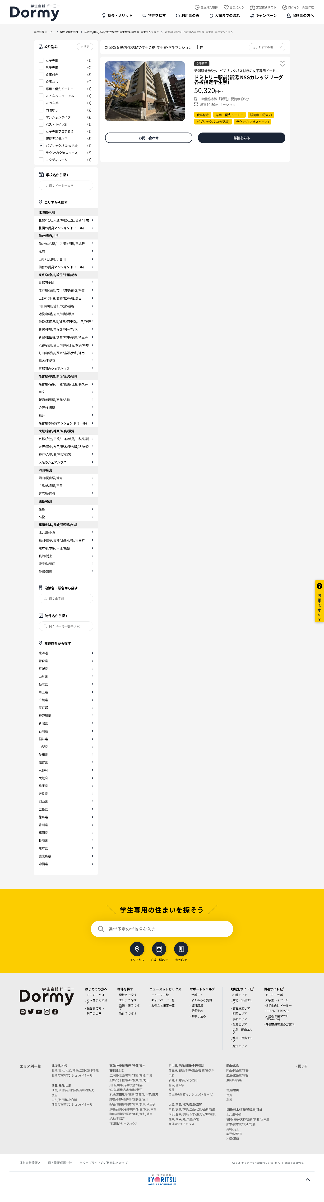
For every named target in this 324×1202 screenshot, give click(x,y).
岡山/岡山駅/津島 (51, 477)
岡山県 (43, 801)
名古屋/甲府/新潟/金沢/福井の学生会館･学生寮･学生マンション (121, 32)
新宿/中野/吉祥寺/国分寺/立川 (59, 329)
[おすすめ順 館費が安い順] (267, 47)
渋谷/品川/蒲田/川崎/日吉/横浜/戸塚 (64, 345)
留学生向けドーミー (278, 1005)
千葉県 (43, 699)
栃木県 (43, 684)
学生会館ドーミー (44, 32)
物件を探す (157, 15)
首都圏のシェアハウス (54, 368)
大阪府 (43, 778)
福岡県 (43, 832)
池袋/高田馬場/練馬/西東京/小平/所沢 (65, 321)
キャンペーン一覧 (163, 1000)
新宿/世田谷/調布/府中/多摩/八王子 (63, 337)
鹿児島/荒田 (47, 563)
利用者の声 (190, 15)
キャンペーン (266, 15)
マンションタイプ (58, 117)
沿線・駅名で (159, 959)
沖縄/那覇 (45, 571)
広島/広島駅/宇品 (51, 485)
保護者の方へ (303, 15)
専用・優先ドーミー (60, 88)
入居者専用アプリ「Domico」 (277, 1017)
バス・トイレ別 (56, 124)
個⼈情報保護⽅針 (60, 1163)
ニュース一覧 (160, 994)
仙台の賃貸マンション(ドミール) (61, 267)
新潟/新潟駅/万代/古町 (54, 399)
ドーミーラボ (274, 994)
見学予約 (197, 1010)
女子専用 (52, 60)
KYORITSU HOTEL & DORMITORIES (162, 1179)
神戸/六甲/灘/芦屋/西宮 (55, 454)
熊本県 (43, 848)
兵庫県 (43, 785)
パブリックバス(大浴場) (62, 145)
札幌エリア (239, 994)
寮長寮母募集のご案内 (280, 1024)
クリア (85, 46)
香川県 (43, 824)
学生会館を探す (69, 32)
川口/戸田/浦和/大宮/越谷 (56, 306)
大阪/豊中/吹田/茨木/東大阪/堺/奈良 (64, 446)
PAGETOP (308, 1179)
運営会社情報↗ (30, 1163)
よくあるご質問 (201, 1000)
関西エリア (239, 1013)
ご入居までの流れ (97, 1001)
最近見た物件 (209, 7)
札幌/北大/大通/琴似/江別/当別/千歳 (64, 220)
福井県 (43, 738)
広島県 (43, 809)
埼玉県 (43, 692)
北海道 (43, 653)
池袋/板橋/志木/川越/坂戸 (56, 313)
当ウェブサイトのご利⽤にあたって (104, 1163)
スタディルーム (56, 159)
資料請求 (197, 1005)
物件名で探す (128, 1013)
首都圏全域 (46, 282)
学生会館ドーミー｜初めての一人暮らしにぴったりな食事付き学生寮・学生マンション (35, 12)
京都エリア (239, 1018)
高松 (42, 517)
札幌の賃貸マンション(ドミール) (61, 228)
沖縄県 (43, 863)
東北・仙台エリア (242, 1001)
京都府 (43, 770)
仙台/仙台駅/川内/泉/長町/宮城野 (62, 243)
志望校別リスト (266, 7)
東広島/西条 (47, 493)
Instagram (47, 1012)
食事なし (52, 81)
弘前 (42, 251)
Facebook (55, 1012)
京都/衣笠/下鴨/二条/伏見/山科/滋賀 (64, 438)
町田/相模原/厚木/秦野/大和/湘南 (62, 352)
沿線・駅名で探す (129, 1007)
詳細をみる (241, 137)
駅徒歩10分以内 (57, 138)
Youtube (39, 1012)
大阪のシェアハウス (52, 462)
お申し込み (198, 1016)
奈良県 (43, 793)
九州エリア (239, 1045)
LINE (23, 1012)
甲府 (42, 392)
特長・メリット (119, 15)
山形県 (43, 676)
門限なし (52, 110)
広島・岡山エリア (242, 1031)
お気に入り (237, 7)
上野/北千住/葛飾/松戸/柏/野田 (60, 298)
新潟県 (43, 723)
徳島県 (43, 817)
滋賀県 (43, 762)
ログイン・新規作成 (301, 7)
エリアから (137, 959)
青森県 (43, 660)
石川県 (43, 731)
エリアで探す (128, 1000)
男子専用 (52, 67)
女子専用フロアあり (60, 131)
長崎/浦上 (45, 556)
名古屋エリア (241, 1008)
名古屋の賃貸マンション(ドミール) (63, 423)
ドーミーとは (95, 994)
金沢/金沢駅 (47, 407)
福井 (42, 415)
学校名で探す (128, 994)
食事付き (52, 74)
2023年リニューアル (60, 95)
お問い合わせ (149, 137)
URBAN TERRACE (277, 1010)
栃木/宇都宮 (47, 360)
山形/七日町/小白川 (52, 259)
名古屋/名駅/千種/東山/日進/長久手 (63, 384)
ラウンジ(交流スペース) (62, 152)
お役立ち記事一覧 (163, 1005)
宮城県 (43, 668)
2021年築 (52, 103)
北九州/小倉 (47, 532)
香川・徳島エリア (242, 1039)
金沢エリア (239, 1024)
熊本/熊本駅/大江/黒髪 (54, 548)
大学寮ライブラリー (278, 1000)
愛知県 (43, 754)
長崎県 (43, 840)
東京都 (43, 707)
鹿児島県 (45, 856)
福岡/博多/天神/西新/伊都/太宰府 (62, 540)
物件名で (181, 959)
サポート (197, 994)
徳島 (42, 509)
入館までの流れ (227, 15)
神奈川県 (45, 715)
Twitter (31, 1012)
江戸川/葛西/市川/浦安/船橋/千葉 (62, 290)
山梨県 (43, 746)
